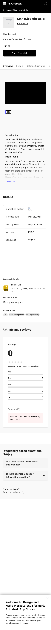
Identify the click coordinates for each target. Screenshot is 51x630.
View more (10, 181)
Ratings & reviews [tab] (36, 66)
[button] (25, 463)
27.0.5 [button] (31, 232)
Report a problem (12, 492)
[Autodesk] (15, 4)
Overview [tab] (8, 66)
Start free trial (19, 53)
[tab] (8, 115)
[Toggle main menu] (4, 3)
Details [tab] (19, 66)
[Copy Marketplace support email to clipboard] (23, 492)
